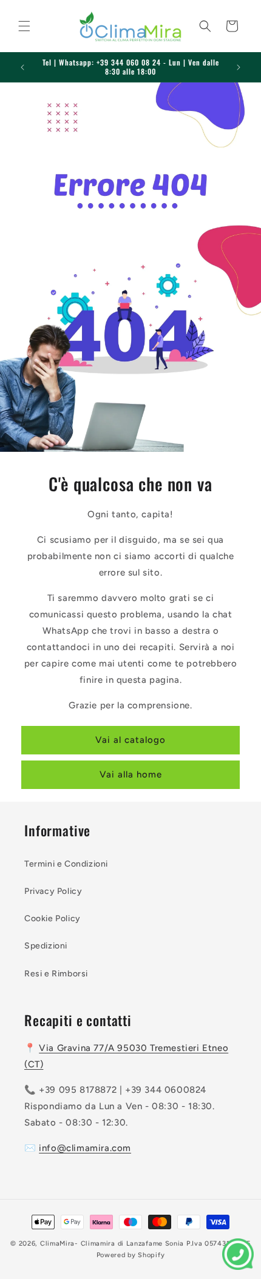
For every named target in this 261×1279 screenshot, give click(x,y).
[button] (24, 26)
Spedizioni (45, 946)
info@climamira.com (85, 1148)
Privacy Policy (53, 891)
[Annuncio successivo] (238, 67)
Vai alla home (131, 774)
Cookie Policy (52, 918)
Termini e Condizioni (66, 864)
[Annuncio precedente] (22, 67)
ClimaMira (57, 1243)
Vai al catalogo (130, 739)
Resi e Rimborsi (56, 973)
